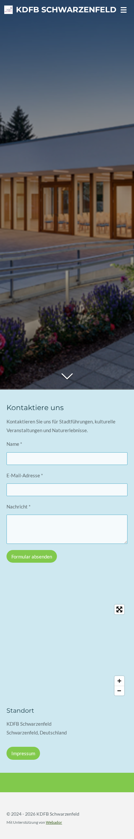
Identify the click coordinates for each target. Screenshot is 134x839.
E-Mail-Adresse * (25, 475)
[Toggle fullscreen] (119, 609)
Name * (14, 444)
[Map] (67, 650)
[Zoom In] (119, 681)
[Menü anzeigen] (123, 9)
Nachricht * (19, 506)
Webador (54, 822)
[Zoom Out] (119, 690)
